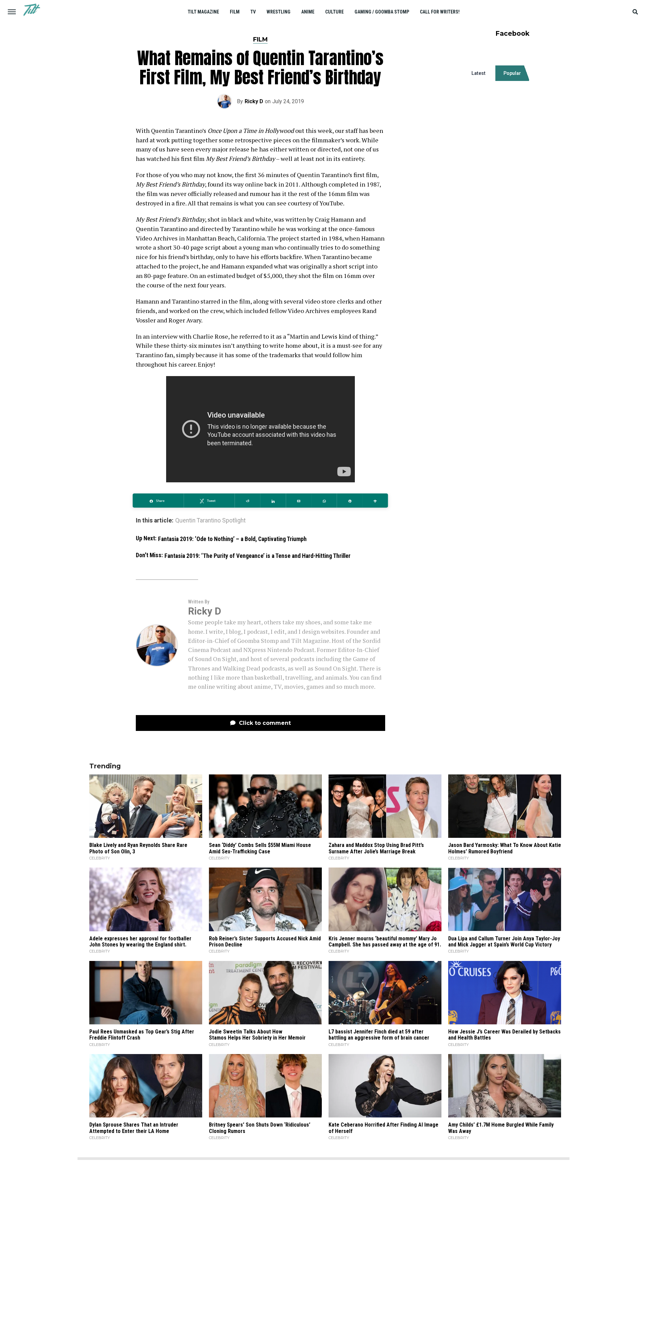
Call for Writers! (440, 12)
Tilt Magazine (203, 12)
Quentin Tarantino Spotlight (210, 521)
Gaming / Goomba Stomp (382, 12)
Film (235, 12)
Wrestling (278, 12)
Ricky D (254, 101)
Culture (334, 12)
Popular (512, 73)
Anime (307, 12)
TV (253, 12)
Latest (478, 73)
